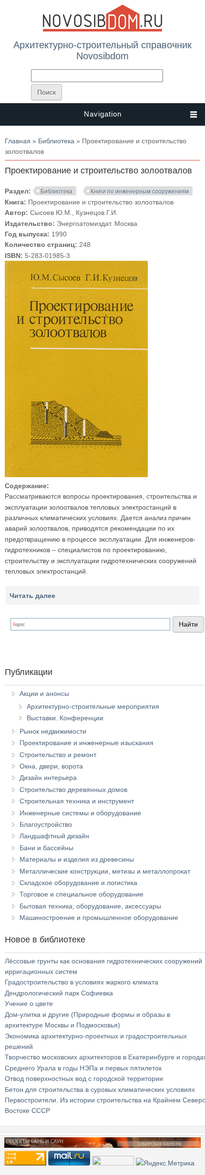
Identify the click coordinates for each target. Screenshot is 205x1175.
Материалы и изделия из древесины (77, 859)
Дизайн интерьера (48, 777)
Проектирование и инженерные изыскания (87, 743)
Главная (18, 141)
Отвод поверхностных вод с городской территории (84, 1078)
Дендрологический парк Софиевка (59, 993)
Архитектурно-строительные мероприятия (93, 706)
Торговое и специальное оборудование (82, 894)
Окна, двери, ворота (51, 766)
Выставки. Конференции (65, 718)
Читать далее (32, 595)
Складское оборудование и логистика (78, 883)
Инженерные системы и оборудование (80, 813)
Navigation (103, 114)
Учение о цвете (29, 1003)
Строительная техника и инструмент (77, 801)
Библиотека (56, 141)
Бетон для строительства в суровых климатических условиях (100, 1089)
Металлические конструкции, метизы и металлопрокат (105, 871)
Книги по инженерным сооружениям (140, 191)
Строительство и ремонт (58, 754)
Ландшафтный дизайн (54, 836)
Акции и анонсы (44, 693)
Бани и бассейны (46, 848)
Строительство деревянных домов (73, 789)
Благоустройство (46, 824)
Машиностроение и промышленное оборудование (99, 917)
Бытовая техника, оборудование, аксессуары (90, 906)
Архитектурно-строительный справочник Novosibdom (102, 50)
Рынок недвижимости (53, 731)
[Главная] (102, 29)
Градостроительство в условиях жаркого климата (81, 982)
